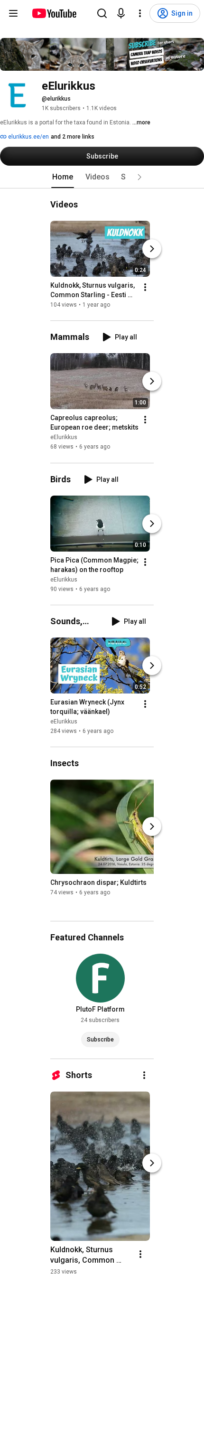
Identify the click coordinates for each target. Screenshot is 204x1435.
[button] (139, 177)
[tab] (62, 177)
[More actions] (145, 287)
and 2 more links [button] (72, 136)
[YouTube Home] (54, 13)
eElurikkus (63, 437)
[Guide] (13, 13)
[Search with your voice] (120, 13)
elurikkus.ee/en (28, 136)
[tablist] (102, 177)
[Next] (151, 248)
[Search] (102, 13)
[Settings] (140, 13)
